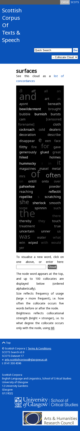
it (59, 162)
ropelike (25, 196)
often (53, 175)
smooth (55, 203)
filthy (23, 147)
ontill (32, 181)
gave (57, 147)
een (48, 141)
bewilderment (30, 109)
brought (54, 109)
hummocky (27, 163)
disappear (27, 141)
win (22, 242)
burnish (40, 114)
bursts (56, 114)
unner (45, 231)
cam (22, 119)
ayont (23, 104)
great (57, 152)
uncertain (26, 231)
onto (45, 181)
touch (56, 221)
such (57, 208)
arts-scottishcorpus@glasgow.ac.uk (26, 359)
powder (55, 186)
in (49, 163)
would (56, 242)
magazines (27, 168)
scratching (53, 196)
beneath (54, 104)
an (59, 91)
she (24, 202)
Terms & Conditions (39, 348)
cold (42, 129)
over (57, 181)
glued (44, 152)
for (45, 146)
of (35, 173)
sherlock (39, 203)
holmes (55, 157)
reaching (26, 191)
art (47, 98)
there (56, 216)
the (27, 213)
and (28, 96)
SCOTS (75, 2)
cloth (57, 124)
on (21, 181)
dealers (55, 129)
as (59, 98)
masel (44, 168)
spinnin (41, 208)
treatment (27, 226)
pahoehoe (27, 186)
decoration (27, 134)
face (57, 141)
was (24, 236)
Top (8, 342)
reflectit (55, 191)
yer (21, 247)
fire (34, 147)
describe (54, 134)
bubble (24, 114)
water (41, 237)
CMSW (65, 2)
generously (28, 152)
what (57, 237)
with (44, 242)
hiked (23, 157)
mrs (22, 176)
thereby (25, 221)
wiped (33, 242)
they (41, 221)
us (59, 231)
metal (56, 168)
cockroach (26, 129)
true (57, 226)
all (46, 91)
